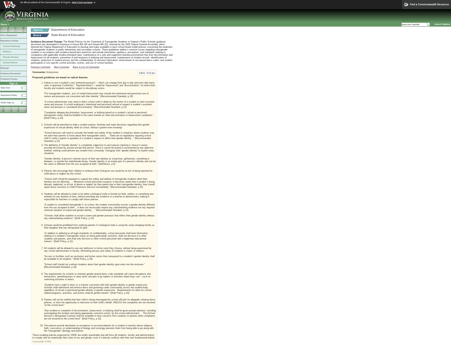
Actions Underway (11, 46)
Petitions (7, 52)
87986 (48, 342)
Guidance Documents (11, 73)
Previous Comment (40, 67)
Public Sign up (7, 102)
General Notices (10, 62)
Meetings (5, 68)
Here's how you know (82, 2)
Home (4, 24)
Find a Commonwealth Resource (429, 4)
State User (5, 88)
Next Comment (61, 67)
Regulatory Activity (9, 41)
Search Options (442, 24)
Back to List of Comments (86, 67)
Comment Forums (9, 79)
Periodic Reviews (11, 57)
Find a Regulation (9, 35)
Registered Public (9, 95)
